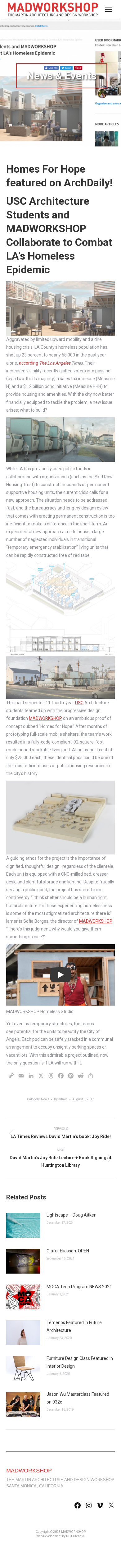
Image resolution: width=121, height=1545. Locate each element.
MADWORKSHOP (45, 718)
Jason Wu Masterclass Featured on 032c (78, 1398)
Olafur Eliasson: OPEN (68, 1250)
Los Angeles (58, 363)
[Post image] (23, 1225)
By (61, 1099)
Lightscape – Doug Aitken (71, 1215)
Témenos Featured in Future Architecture (74, 1326)
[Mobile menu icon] (108, 9)
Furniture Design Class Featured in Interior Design (80, 1362)
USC (79, 702)
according (33, 363)
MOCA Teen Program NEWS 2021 (79, 1286)
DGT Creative (75, 1536)
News (45, 1099)
